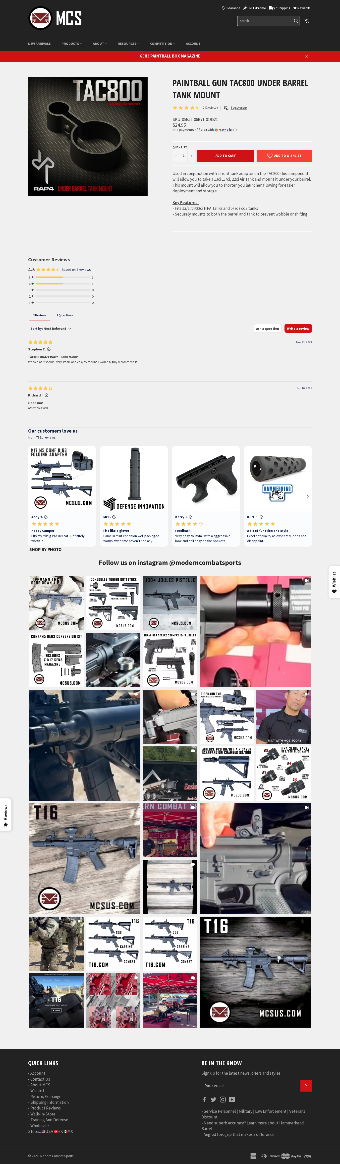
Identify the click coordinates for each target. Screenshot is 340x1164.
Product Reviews (45, 1108)
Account (193, 43)
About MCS (40, 1085)
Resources (127, 43)
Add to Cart (226, 156)
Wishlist (37, 1090)
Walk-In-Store (43, 1114)
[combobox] (268, 21)
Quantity (179, 147)
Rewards (304, 8)
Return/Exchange (45, 1096)
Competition (161, 43)
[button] (242, 129)
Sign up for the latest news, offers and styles (241, 1073)
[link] (255, 631)
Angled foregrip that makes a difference (239, 1134)
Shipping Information (49, 1102)
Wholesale (39, 1125)
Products (70, 43)
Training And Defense (49, 1119)
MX (70, 1131)
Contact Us (40, 1079)
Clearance (233, 8)
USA (49, 1131)
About (99, 43)
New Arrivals (39, 43)
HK (60, 1131)
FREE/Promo (257, 8)
